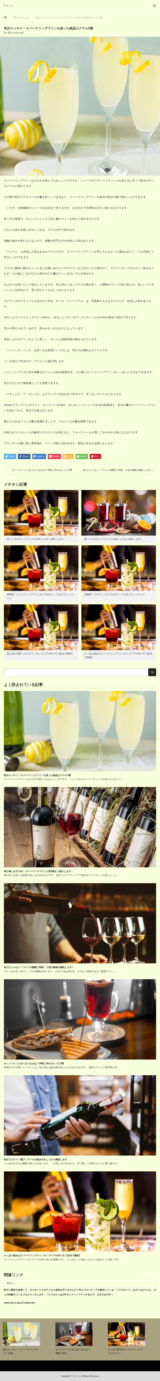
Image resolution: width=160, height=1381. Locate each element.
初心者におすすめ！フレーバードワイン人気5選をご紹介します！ (38, 871)
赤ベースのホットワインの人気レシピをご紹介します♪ (113, 539)
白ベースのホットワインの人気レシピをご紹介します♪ (35, 539)
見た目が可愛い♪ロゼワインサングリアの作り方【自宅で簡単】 (40, 653)
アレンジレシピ (15, 32)
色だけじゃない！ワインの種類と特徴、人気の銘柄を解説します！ (118, 470)
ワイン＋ (8, 5)
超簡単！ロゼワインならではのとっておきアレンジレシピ (114, 594)
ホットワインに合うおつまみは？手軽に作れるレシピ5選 (42, 470)
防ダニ (10, 1283)
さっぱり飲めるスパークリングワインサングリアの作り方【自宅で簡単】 (42, 1255)
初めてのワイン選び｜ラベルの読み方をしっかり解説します (35, 1159)
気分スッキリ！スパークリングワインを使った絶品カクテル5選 (37, 775)
